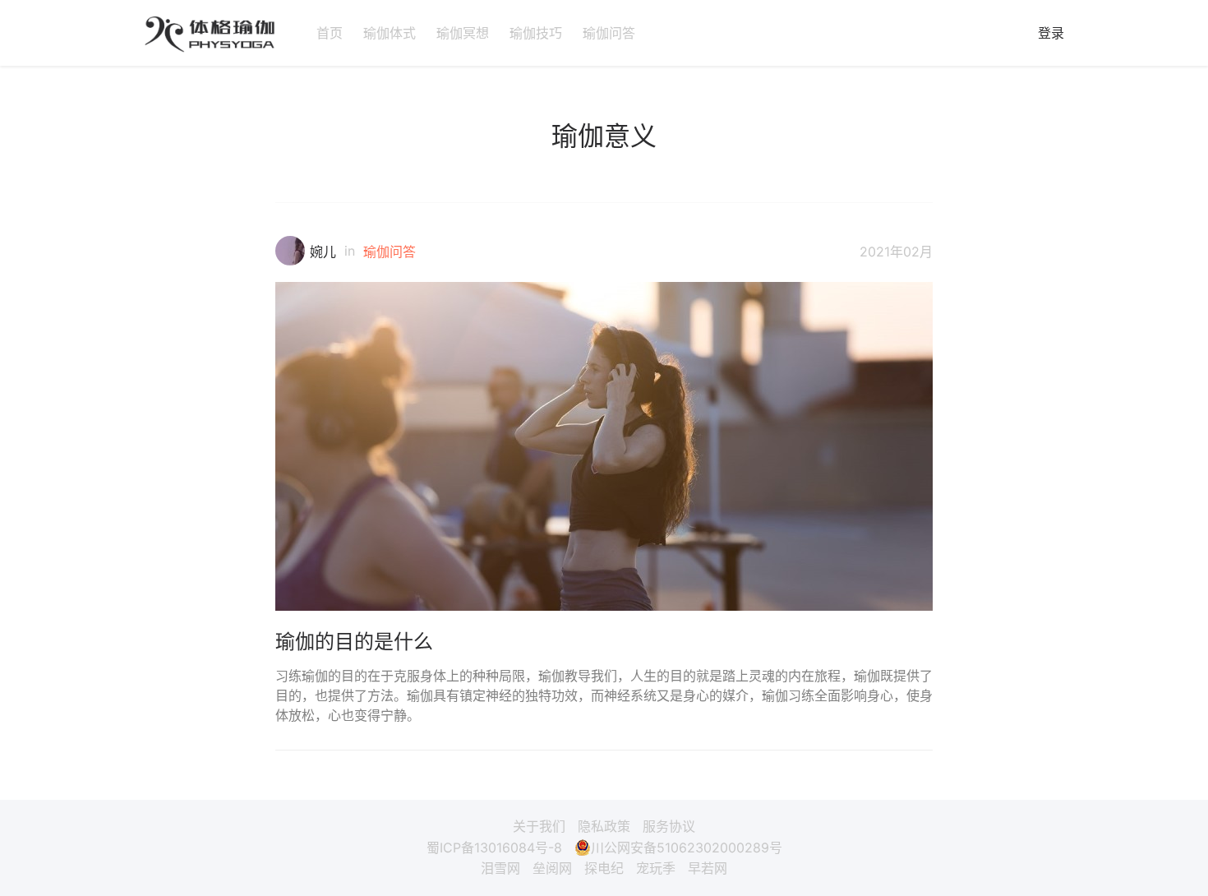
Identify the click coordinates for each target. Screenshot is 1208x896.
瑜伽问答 (609, 33)
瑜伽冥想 (462, 33)
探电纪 (604, 868)
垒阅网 (552, 868)
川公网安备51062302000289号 (686, 847)
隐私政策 (604, 826)
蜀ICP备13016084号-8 (494, 847)
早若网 (707, 868)
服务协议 (669, 826)
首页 (329, 33)
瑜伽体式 (389, 33)
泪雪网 (500, 868)
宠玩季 (655, 868)
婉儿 (323, 251)
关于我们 (539, 826)
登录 (1051, 33)
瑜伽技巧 (535, 33)
